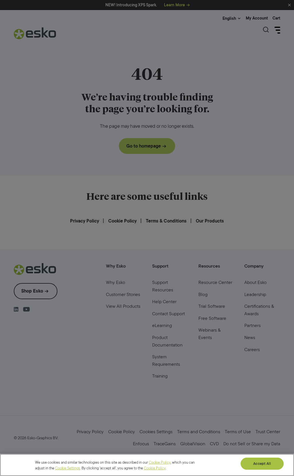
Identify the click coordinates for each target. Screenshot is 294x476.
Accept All (261, 463)
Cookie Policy (160, 462)
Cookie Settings (67, 468)
